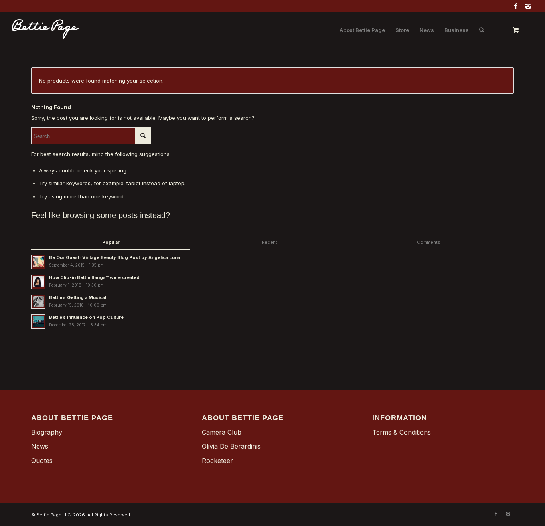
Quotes (42, 461)
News (39, 446)
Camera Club (221, 432)
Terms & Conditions (401, 432)
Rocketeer (217, 461)
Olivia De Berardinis (231, 446)
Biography (46, 432)
